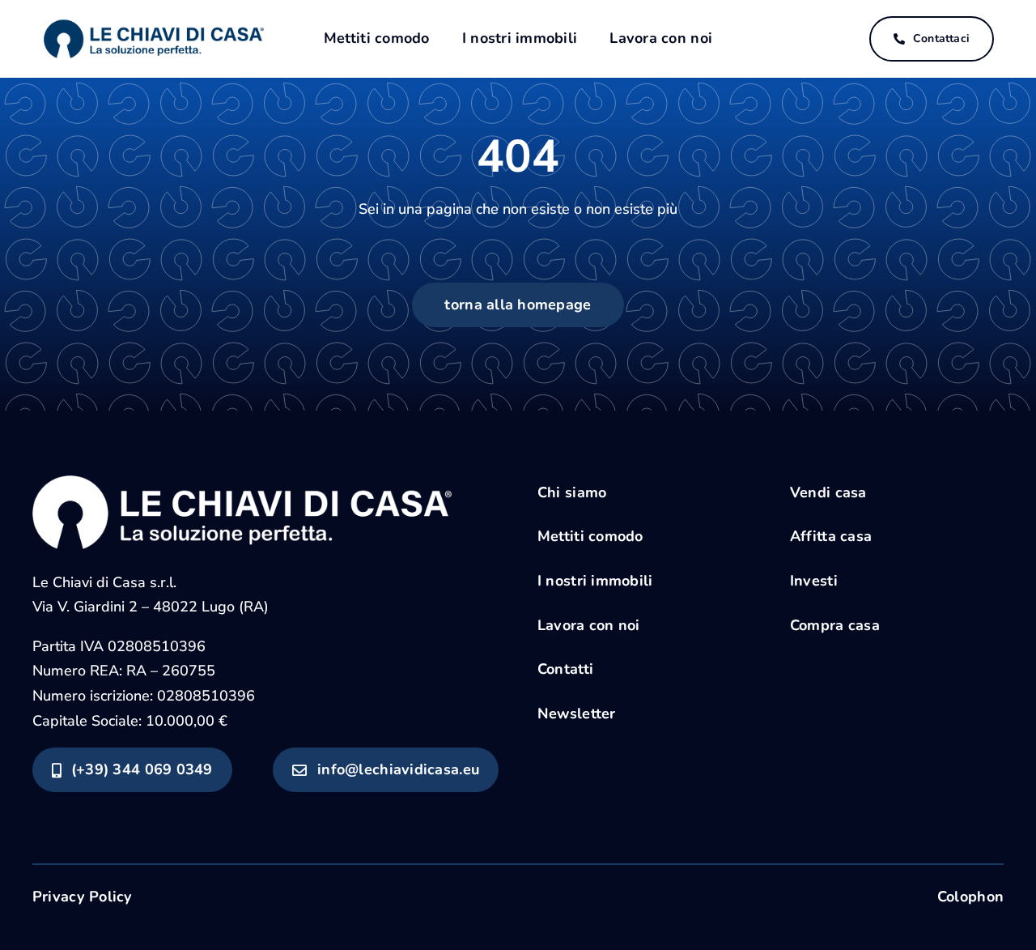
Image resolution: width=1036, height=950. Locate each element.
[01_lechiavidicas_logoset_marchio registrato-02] (153, 18)
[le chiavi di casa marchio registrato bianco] (242, 482)
